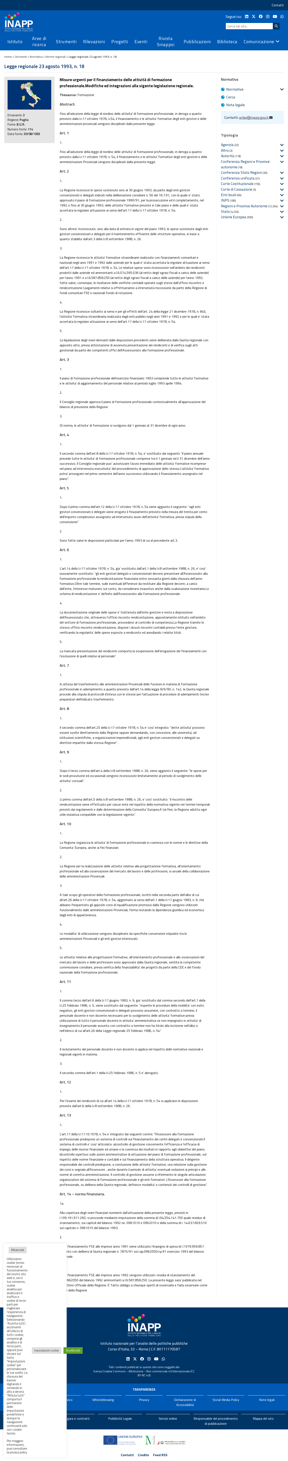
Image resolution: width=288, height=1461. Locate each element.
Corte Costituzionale (237, 183)
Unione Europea (233, 217)
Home (8, 57)
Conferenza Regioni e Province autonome (245, 164)
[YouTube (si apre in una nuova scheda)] (275, 17)
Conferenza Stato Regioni (241, 172)
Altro (225, 150)
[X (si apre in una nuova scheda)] (253, 17)
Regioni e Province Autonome (244, 206)
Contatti (278, 5)
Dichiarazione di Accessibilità (185, 1402)
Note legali (267, 1399)
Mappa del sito (263, 1418)
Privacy (144, 1399)
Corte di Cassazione (236, 189)
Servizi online (168, 1418)
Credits (143, 1454)
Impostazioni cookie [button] (46, 1350)
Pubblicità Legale (120, 1418)
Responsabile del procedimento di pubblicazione (216, 1421)
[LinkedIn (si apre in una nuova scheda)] (246, 17)
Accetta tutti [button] (73, 1350)
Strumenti (21, 57)
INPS (225, 200)
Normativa (36, 57)
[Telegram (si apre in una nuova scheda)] (282, 17)
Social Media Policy (226, 1399)
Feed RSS (160, 1454)
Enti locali (228, 195)
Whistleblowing (103, 1399)
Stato (225, 211)
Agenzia (227, 144)
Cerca (230, 97)
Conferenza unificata (237, 178)
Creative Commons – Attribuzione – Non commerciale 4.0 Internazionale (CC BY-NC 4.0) (148, 1373)
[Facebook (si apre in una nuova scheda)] (260, 17)
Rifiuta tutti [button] (17, 1250)
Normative (235, 89)
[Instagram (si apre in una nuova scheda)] (267, 17)
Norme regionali (56, 57)
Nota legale (235, 105)
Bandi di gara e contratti (72, 1418)
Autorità (227, 156)
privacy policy (18, 1452)
